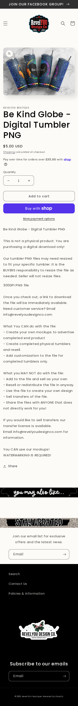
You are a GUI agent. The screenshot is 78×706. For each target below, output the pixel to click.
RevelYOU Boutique (32, 696)
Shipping (9, 152)
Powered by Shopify (53, 696)
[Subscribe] (64, 554)
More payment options (39, 219)
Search (14, 574)
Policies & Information (27, 593)
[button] (5, 23)
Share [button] (13, 466)
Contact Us (18, 584)
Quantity (9, 172)
